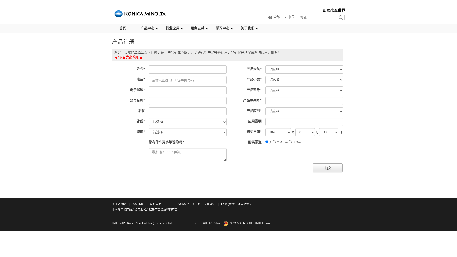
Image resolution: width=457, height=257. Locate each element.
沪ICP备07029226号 (208, 223)
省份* (141, 121)
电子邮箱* (137, 90)
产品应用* (254, 111)
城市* (141, 131)
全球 (276, 17)
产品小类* (254, 79)
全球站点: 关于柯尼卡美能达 (197, 204)
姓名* (141, 69)
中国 (291, 17)
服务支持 (197, 28)
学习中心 (222, 28)
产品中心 (147, 28)
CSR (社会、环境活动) (236, 204)
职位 (141, 111)
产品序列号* (252, 100)
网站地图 (138, 204)
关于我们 (247, 28)
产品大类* (254, 69)
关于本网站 (119, 204)
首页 (122, 28)
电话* (141, 79)
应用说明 (255, 121)
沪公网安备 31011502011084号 (250, 223)
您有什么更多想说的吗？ (167, 142)
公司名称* (137, 100)
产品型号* (254, 90)
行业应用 (172, 28)
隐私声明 (156, 204)
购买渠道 (255, 142)
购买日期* (254, 131)
